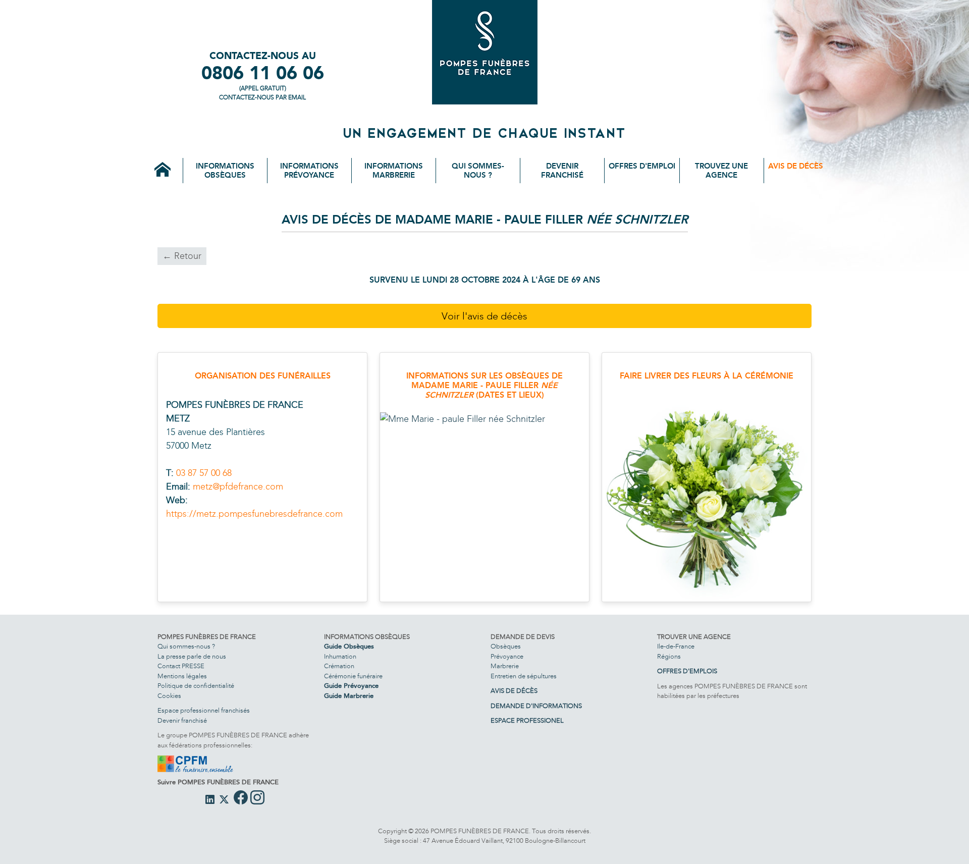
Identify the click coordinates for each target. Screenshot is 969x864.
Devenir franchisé (562, 170)
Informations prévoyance (309, 170)
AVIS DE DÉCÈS (514, 691)
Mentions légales (182, 676)
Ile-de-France (675, 646)
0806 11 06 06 (262, 73)
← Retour (182, 255)
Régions (669, 657)
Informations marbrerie (393, 170)
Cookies (169, 696)
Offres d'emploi (642, 166)
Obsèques (506, 646)
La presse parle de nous (191, 657)
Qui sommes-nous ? (478, 170)
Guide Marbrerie (348, 696)
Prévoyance (507, 657)
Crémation (339, 666)
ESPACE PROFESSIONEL (527, 721)
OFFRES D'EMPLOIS (687, 671)
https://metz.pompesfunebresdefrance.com (254, 513)
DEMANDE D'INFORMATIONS (536, 706)
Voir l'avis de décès (484, 316)
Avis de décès (795, 166)
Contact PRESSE (180, 666)
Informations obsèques (225, 170)
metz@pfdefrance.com (238, 486)
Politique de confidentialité (195, 686)
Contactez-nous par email (262, 97)
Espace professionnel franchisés (203, 711)
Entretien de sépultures (524, 676)
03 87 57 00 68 (204, 472)
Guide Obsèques (349, 646)
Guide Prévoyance (351, 686)
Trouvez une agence (721, 170)
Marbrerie (505, 666)
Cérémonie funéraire (353, 676)
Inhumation (340, 657)
